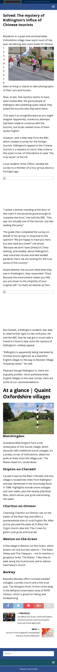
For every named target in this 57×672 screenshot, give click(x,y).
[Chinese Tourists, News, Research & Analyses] (28, 1)
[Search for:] (28, 653)
